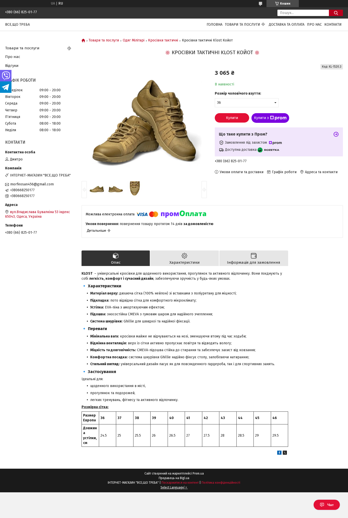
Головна (214, 24)
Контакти (333, 24)
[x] (285, 453)
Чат (330, 505)
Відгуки (12, 65)
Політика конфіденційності (221, 482)
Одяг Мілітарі (133, 40)
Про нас (314, 24)
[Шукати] (336, 13)
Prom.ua (198, 473)
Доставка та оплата (286, 24)
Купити (232, 118)
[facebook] (279, 453)
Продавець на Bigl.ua (174, 478)
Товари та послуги (242, 24)
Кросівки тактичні (163, 40)
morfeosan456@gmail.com (32, 184)
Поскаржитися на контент (180, 482)
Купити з (261, 118)
